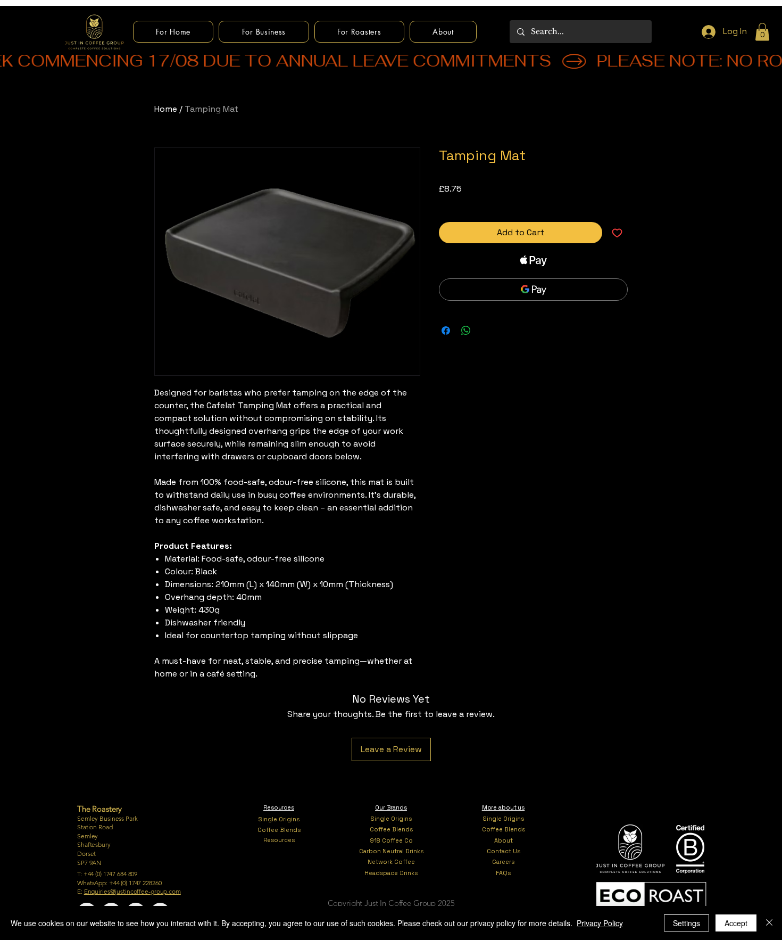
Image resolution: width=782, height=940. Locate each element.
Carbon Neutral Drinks (391, 851)
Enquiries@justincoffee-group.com (132, 891)
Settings (686, 923)
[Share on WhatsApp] (466, 330)
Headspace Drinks (391, 873)
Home (165, 108)
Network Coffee (391, 862)
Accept (736, 923)
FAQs (503, 873)
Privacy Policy (600, 923)
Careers (503, 862)
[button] (762, 31)
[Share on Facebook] (445, 330)
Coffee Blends (279, 830)
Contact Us (503, 851)
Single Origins (279, 819)
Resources (279, 840)
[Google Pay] (533, 289)
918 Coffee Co (391, 840)
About (503, 840)
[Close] (769, 922)
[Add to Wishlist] (617, 232)
